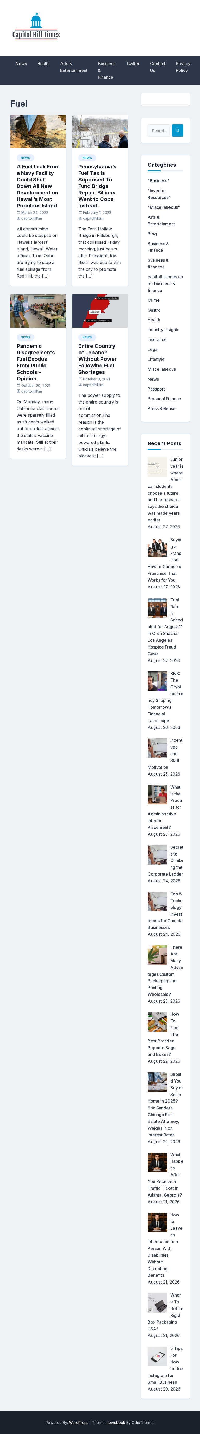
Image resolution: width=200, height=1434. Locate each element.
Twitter (133, 63)
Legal (153, 349)
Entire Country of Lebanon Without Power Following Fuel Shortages (97, 359)
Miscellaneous (162, 369)
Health (43, 63)
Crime (154, 300)
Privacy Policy (183, 67)
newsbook (116, 1422)
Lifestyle (156, 359)
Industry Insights (163, 329)
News (21, 63)
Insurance (157, 339)
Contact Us (157, 67)
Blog (152, 233)
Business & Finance (106, 70)
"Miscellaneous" (164, 207)
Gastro (154, 310)
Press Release (162, 408)
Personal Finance (164, 398)
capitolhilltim (31, 218)
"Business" (158, 180)
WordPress (79, 1422)
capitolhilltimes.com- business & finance (165, 283)
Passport (156, 389)
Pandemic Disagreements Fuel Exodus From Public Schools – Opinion (36, 362)
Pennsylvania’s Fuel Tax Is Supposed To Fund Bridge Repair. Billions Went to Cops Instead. (97, 186)
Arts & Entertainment (74, 67)
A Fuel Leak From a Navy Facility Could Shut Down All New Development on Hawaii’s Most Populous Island (38, 186)
